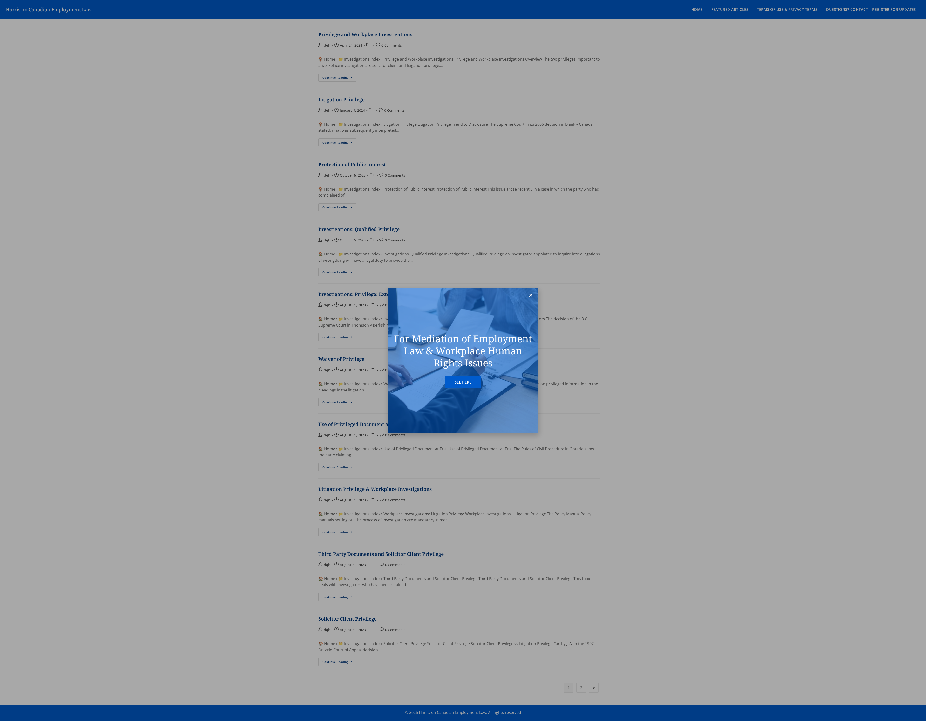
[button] (531, 295)
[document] (463, 360)
